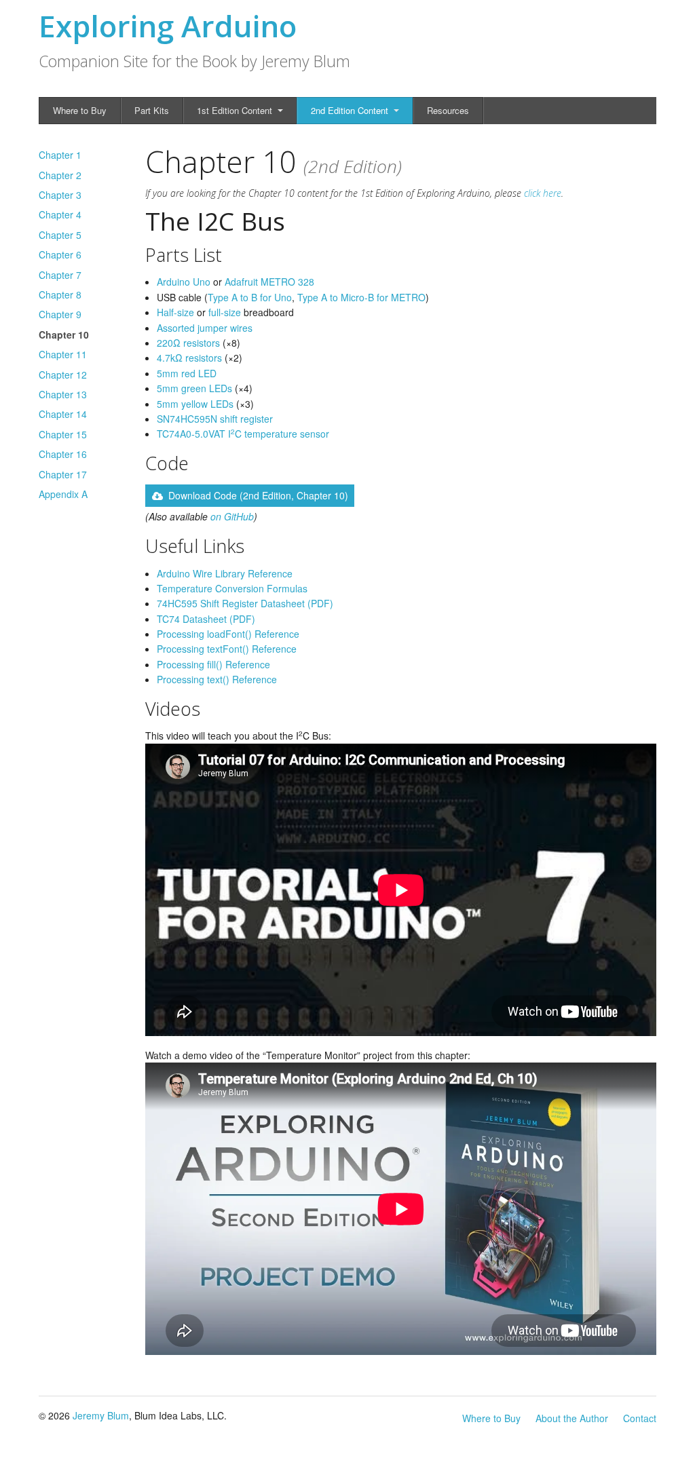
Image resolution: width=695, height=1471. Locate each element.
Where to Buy (80, 110)
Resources (448, 110)
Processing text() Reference (217, 679)
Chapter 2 (60, 175)
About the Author (572, 1418)
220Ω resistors (188, 342)
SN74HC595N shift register (215, 418)
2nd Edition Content (349, 110)
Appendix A (63, 494)
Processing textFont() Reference (227, 648)
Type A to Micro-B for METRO (361, 297)
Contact (639, 1418)
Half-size (175, 312)
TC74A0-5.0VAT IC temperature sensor (243, 433)
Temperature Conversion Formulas (232, 588)
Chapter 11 (63, 354)
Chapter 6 (60, 254)
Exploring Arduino (168, 25)
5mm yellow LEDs (195, 403)
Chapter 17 (63, 474)
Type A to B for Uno (250, 297)
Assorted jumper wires (204, 328)
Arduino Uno (183, 281)
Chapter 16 (63, 454)
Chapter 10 (64, 334)
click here (542, 193)
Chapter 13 (63, 394)
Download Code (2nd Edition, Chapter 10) (258, 495)
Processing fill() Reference (213, 664)
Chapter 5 (60, 235)
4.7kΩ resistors (189, 357)
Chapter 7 (60, 275)
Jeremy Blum (101, 1415)
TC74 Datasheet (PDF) (206, 619)
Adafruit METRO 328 (269, 281)
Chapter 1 (60, 154)
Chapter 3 (60, 195)
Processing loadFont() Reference (228, 634)
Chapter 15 (63, 434)
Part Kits (151, 110)
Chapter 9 (60, 314)
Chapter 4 (60, 214)
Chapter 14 (63, 414)
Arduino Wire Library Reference (225, 573)
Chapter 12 (63, 374)
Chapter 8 (60, 294)
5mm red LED (187, 373)
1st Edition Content (234, 110)
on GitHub (232, 516)
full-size (224, 312)
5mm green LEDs (194, 388)
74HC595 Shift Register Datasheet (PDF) (245, 603)
